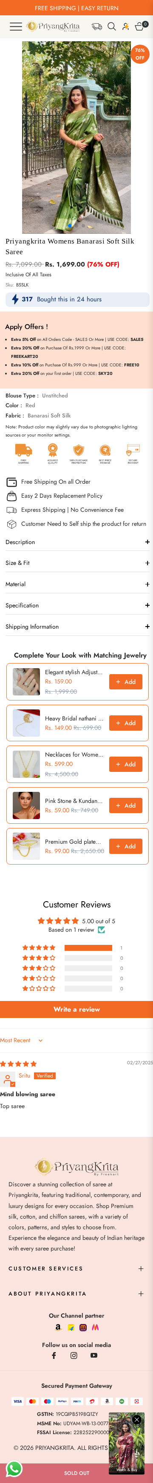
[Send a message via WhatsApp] (14, 1469)
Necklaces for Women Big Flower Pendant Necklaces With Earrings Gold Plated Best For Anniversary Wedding (74, 754)
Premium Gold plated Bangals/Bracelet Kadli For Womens (74, 841)
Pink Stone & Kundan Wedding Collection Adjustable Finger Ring (74, 801)
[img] (18, 1064)
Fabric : (38, 415)
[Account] (125, 26)
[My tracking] (97, 26)
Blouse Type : (37, 395)
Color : (20, 405)
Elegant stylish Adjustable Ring (74, 672)
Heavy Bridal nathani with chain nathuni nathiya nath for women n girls (74, 718)
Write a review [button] (77, 1009)
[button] (111, 26)
